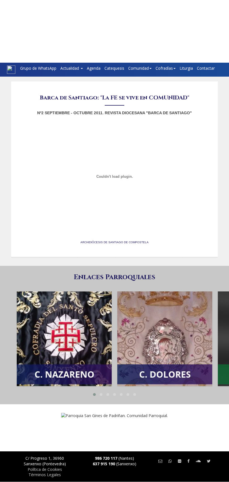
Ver (64, 318)
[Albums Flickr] (179, 461)
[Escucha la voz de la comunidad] (198, 461)
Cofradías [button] (164, 68)
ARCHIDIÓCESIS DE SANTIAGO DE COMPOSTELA (114, 242)
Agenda (94, 68)
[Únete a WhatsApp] (170, 461)
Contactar (206, 68)
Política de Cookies (45, 469)
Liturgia (186, 68)
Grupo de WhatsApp (38, 68)
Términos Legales (44, 474)
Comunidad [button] (138, 68)
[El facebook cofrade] (188, 461)
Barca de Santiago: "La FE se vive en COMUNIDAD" (114, 97)
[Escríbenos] (160, 461)
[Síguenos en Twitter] (209, 461)
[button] (94, 394)
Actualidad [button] (70, 68)
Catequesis (114, 68)
